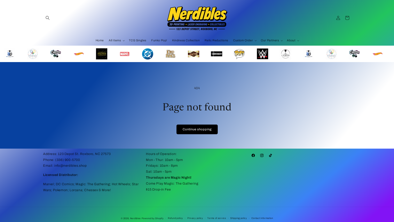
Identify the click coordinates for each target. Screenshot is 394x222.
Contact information (262, 218)
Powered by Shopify (153, 218)
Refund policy (175, 218)
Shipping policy (238, 218)
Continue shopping (197, 129)
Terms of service (216, 218)
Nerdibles (135, 218)
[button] (47, 17)
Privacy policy (195, 218)
